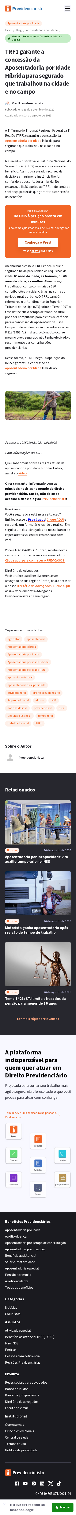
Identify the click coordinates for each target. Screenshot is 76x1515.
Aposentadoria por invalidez (25, 1249)
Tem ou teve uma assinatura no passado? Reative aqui (31, 1115)
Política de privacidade (21, 1450)
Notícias (11, 1308)
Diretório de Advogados (34, 586)
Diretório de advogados (21, 1402)
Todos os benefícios (19, 1288)
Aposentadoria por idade (22, 1230)
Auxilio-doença (16, 1236)
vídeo (22, 473)
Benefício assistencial (20, 1256)
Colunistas (12, 1314)
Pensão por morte (18, 1275)
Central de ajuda (16, 1437)
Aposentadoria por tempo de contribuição (35, 1243)
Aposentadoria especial (22, 1268)
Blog (19, 30)
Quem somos (14, 1425)
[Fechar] (4, 1504)
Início (8, 30)
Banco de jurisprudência (22, 1395)
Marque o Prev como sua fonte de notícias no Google (37, 38)
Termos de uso (15, 1444)
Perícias (10, 1350)
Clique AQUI (55, 519)
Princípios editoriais (19, 1431)
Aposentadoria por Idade (42, 30)
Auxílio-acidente (16, 1281)
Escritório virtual (17, 1408)
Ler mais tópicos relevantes (38, 1019)
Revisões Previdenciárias (22, 1362)
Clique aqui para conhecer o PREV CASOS (35, 560)
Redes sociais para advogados (26, 1382)
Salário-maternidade (20, 1262)
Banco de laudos (16, 1389)
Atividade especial (18, 1331)
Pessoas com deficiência (22, 1356)
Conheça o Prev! (38, 242)
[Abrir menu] (67, 8)
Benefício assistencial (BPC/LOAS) (29, 1337)
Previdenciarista (30, 103)
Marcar (65, 1507)
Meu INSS (11, 1343)
